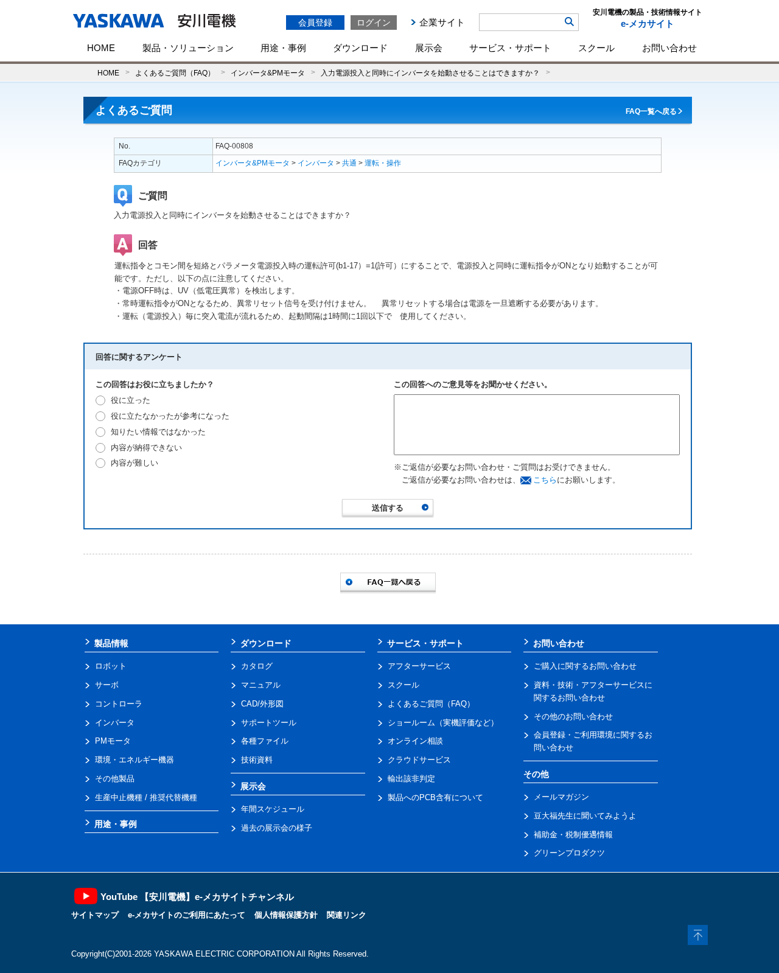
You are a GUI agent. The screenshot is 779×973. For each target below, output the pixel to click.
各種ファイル (264, 740)
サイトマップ (95, 914)
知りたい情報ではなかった (158, 431)
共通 (349, 163)
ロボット (111, 666)
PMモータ (113, 740)
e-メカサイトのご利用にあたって (186, 914)
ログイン (374, 22)
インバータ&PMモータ (268, 73)
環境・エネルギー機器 (134, 759)
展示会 (428, 48)
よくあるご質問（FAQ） (175, 73)
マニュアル (261, 684)
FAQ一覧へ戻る (651, 111)
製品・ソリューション (188, 48)
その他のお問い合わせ (573, 716)
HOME (101, 48)
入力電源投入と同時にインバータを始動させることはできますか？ (430, 73)
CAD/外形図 (262, 703)
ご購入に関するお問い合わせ (585, 666)
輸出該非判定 (411, 778)
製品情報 (111, 643)
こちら (545, 479)
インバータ (316, 163)
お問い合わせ (669, 48)
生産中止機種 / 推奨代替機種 (146, 797)
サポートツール (268, 722)
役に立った (130, 400)
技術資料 (257, 759)
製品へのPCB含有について (435, 797)
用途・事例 (283, 48)
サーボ (107, 684)
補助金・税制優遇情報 (573, 834)
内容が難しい (134, 462)
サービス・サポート (510, 48)
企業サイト (442, 22)
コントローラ (118, 703)
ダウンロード (360, 48)
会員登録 (315, 22)
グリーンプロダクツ (569, 852)
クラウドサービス (419, 759)
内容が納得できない (146, 447)
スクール (596, 48)
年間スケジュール (272, 809)
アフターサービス (419, 666)
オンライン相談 (415, 740)
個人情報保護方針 (286, 914)
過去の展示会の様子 (276, 827)
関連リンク (346, 914)
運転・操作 (383, 163)
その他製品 (114, 778)
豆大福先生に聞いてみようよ (585, 815)
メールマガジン (561, 796)
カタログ (257, 666)
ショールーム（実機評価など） (443, 722)
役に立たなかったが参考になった (170, 415)
